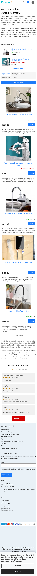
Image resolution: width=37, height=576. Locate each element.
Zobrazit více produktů (17, 68)
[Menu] (33, 2)
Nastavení (18, 566)
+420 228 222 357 (9, 486)
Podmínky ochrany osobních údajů (12, 549)
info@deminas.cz (8, 484)
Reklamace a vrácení (6, 436)
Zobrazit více (18, 418)
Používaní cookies (17, 548)
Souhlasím (17, 571)
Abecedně (15, 77)
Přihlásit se (6, 475)
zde (20, 561)
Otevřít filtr (18, 82)
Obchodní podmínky (6, 432)
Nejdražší (22, 73)
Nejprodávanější (6, 77)
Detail (32, 124)
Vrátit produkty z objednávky (9, 448)
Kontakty (3, 443)
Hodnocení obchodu (18, 365)
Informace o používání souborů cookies (12, 441)
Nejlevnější (15, 73)
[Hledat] (23, 2)
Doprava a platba (6, 439)
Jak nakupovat (5, 429)
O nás (2, 446)
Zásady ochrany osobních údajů (10, 434)
